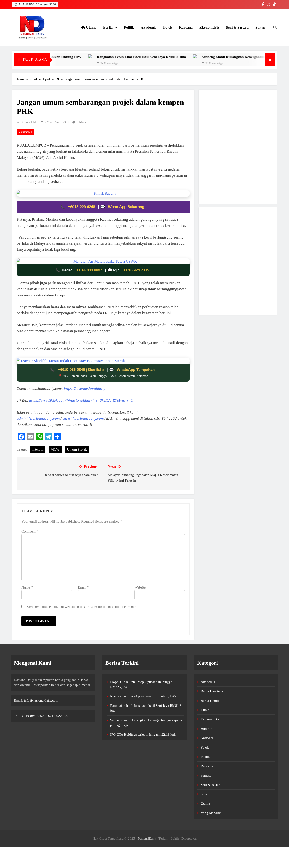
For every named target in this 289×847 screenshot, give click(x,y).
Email (83, 587)
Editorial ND (29, 122)
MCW (55, 449)
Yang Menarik (211, 813)
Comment (29, 531)
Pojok (167, 27)
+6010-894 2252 (32, 716)
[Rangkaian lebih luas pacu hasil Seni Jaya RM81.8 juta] (71, 56)
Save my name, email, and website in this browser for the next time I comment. (82, 606)
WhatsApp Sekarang (126, 207)
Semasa (206, 775)
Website (140, 587)
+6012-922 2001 (58, 716)
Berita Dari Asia (212, 691)
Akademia (148, 27)
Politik (129, 27)
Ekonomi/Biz (209, 27)
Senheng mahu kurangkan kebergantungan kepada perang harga (235, 57)
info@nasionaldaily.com (41, 700)
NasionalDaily (147, 838)
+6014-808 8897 (88, 270)
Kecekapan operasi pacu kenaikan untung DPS (143, 696)
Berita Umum (210, 700)
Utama (90, 27)
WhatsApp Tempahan (136, 369)
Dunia (205, 710)
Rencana (186, 27)
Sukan (260, 27)
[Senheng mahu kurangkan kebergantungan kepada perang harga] (176, 56)
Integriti (37, 449)
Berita (108, 27)
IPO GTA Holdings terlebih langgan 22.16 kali (143, 734)
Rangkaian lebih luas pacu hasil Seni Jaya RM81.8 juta (122, 57)
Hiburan (206, 728)
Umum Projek (77, 449)
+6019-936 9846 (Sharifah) (81, 369)
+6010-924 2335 (135, 270)
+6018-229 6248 (82, 207)
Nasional (25, 132)
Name (27, 587)
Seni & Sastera (237, 27)
